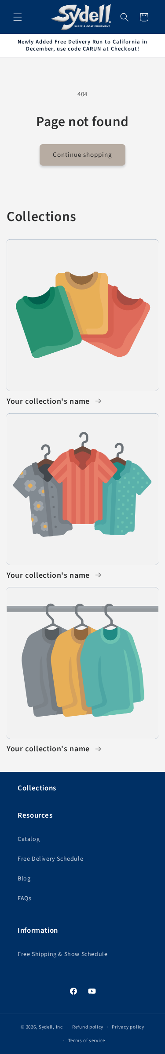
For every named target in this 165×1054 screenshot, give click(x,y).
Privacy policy (128, 1027)
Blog (24, 878)
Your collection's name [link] (49, 402)
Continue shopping (82, 154)
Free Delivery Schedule (50, 859)
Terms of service (86, 1040)
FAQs (24, 898)
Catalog (29, 839)
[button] (17, 17)
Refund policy (87, 1027)
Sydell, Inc (51, 1027)
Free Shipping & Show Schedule (62, 954)
